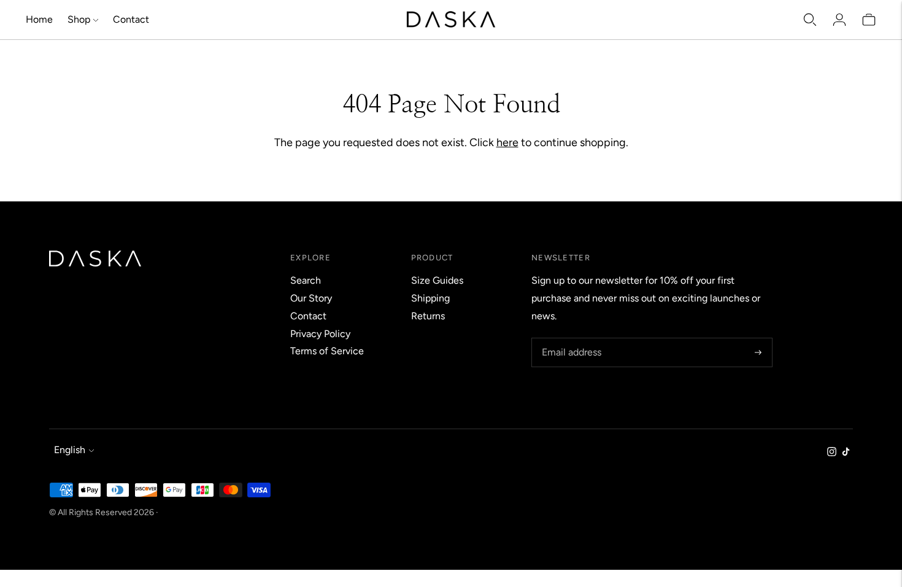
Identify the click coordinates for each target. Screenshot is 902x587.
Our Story (311, 298)
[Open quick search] (810, 19)
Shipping (430, 298)
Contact (131, 19)
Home (39, 19)
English (69, 450)
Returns (428, 316)
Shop (78, 19)
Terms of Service (327, 351)
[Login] (839, 19)
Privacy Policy (320, 334)
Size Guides (437, 280)
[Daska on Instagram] (831, 453)
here (507, 142)
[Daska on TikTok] (845, 453)
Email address (570, 338)
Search (305, 280)
